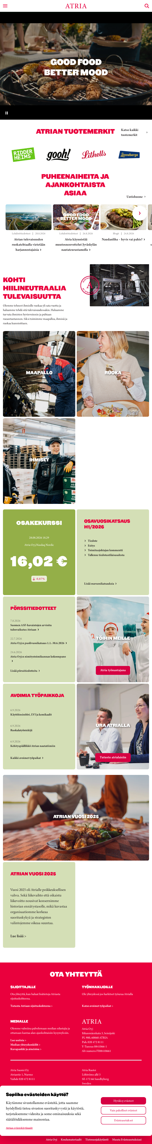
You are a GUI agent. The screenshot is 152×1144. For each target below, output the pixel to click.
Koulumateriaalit (71, 1139)
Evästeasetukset (123, 1120)
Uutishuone (135, 196)
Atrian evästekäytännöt (19, 1128)
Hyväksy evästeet (123, 1101)
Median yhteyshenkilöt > (25, 1044)
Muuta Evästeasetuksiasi (127, 1139)
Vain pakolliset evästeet (123, 1110)
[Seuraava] (139, 213)
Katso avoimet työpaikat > (97, 1006)
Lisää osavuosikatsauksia (99, 583)
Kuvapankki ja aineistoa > (26, 1049)
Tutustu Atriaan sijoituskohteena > (31, 1006)
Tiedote (92, 541)
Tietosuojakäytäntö (96, 1139)
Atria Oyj (51, 1139)
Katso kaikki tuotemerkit (129, 132)
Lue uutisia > (18, 1040)
